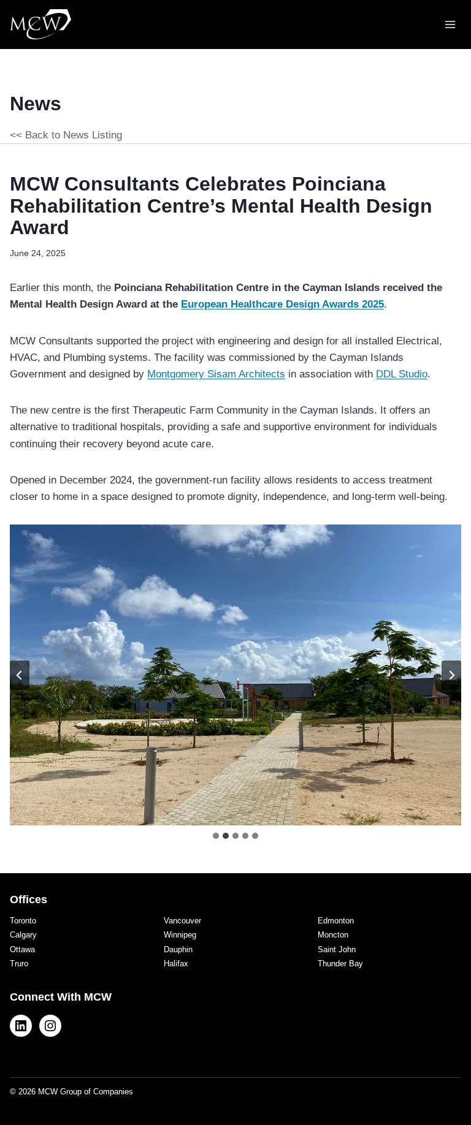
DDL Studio (401, 374)
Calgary (23, 934)
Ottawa (22, 949)
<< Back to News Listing (66, 135)
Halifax (176, 963)
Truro (19, 963)
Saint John (337, 949)
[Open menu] (449, 24)
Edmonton (336, 920)
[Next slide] (451, 675)
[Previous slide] (19, 675)
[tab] (216, 836)
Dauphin (178, 949)
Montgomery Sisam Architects (216, 374)
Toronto (23, 920)
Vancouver (182, 920)
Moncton (333, 934)
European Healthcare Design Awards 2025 (282, 304)
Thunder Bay (340, 963)
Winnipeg (180, 934)
